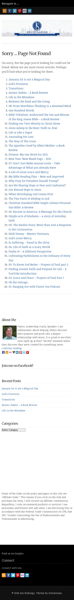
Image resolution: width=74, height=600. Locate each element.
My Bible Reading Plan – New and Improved (36, 176)
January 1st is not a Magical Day (29, 79)
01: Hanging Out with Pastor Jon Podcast (34, 286)
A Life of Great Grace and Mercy (29, 172)
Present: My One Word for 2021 (28, 154)
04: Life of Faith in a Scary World (29, 247)
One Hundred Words (21, 110)
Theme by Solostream (49, 593)
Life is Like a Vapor (20, 132)
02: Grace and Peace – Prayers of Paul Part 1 (36, 278)
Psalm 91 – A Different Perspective (30, 251)
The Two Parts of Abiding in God (29, 198)
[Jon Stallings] (37, 35)
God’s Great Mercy (20, 238)
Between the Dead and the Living (29, 101)
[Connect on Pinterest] (20, 11)
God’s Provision (18, 84)
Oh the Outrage (18, 282)
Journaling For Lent (21, 137)
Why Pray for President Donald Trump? (34, 181)
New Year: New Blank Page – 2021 (30, 159)
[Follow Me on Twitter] (15, 11)
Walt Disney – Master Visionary (29, 234)
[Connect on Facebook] (10, 11)
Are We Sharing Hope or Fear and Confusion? (37, 185)
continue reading (12, 348)
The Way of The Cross (22, 141)
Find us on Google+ (13, 553)
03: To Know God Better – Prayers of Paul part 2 (38, 264)
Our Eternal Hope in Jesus (25, 190)
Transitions (16, 88)
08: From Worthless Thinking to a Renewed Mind (40, 106)
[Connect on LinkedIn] (30, 11)
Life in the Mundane (21, 97)
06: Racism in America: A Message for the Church (40, 212)
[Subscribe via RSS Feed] (5, 11)
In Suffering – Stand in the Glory (29, 242)
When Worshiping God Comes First (31, 194)
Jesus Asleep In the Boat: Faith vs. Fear (33, 128)
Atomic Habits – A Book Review (28, 93)
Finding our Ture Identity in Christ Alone (34, 123)
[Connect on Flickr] (25, 11)
